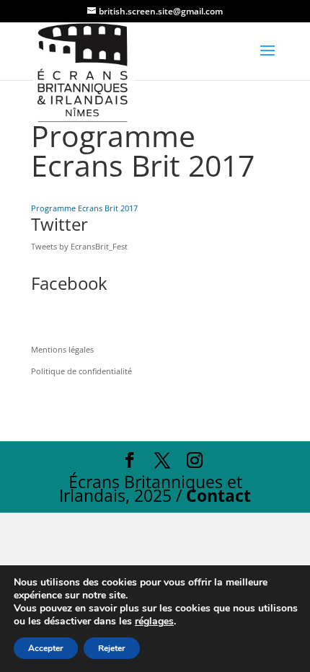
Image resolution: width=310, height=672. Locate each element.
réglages (154, 621)
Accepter (45, 648)
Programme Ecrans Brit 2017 (84, 208)
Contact (218, 495)
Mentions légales (62, 349)
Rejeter (111, 648)
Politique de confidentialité (81, 371)
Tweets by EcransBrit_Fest (79, 246)
